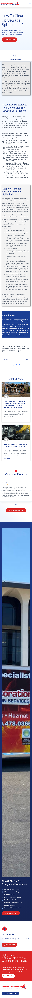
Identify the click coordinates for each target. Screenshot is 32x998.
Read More (7, 420)
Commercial (16, 59)
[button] (30, 3)
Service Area (8, 975)
